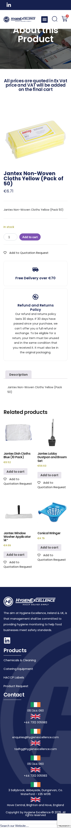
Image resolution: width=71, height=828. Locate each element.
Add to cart (30, 237)
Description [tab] (18, 375)
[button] (44, 19)
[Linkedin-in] (8, 5)
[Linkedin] (7, 640)
